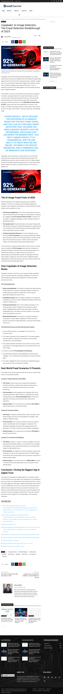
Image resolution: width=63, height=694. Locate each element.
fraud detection (32, 554)
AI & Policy (7, 19)
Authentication (33, 551)
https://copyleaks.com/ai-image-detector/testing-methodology (21, 537)
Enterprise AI (24, 554)
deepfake (18, 554)
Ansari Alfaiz (8, 36)
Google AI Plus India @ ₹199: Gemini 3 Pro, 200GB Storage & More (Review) (7, 620)
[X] (56, 1)
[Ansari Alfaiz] (2, 37)
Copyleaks (4, 554)
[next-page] (5, 626)
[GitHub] (48, 677)
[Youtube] (61, 1)
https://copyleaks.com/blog (11, 540)
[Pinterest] (20, 41)
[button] (19, 15)
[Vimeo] (59, 1)
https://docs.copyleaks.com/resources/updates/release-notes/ (21, 534)
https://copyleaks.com (9, 524)
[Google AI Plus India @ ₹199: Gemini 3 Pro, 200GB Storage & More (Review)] (7, 612)
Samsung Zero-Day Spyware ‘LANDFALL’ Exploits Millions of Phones (30, 575)
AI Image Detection (12, 551)
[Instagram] (54, 1)
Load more (52, 81)
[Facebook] (52, 1)
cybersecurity (11, 554)
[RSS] (59, 677)
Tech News (4, 556)
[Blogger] (44, 677)
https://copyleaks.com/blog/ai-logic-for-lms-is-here (18, 543)
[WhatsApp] (24, 41)
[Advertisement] (42, 6)
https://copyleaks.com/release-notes (13, 546)
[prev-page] (2, 626)
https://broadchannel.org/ (19, 587)
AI (6, 551)
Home (2, 19)
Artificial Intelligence (23, 551)
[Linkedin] (55, 677)
